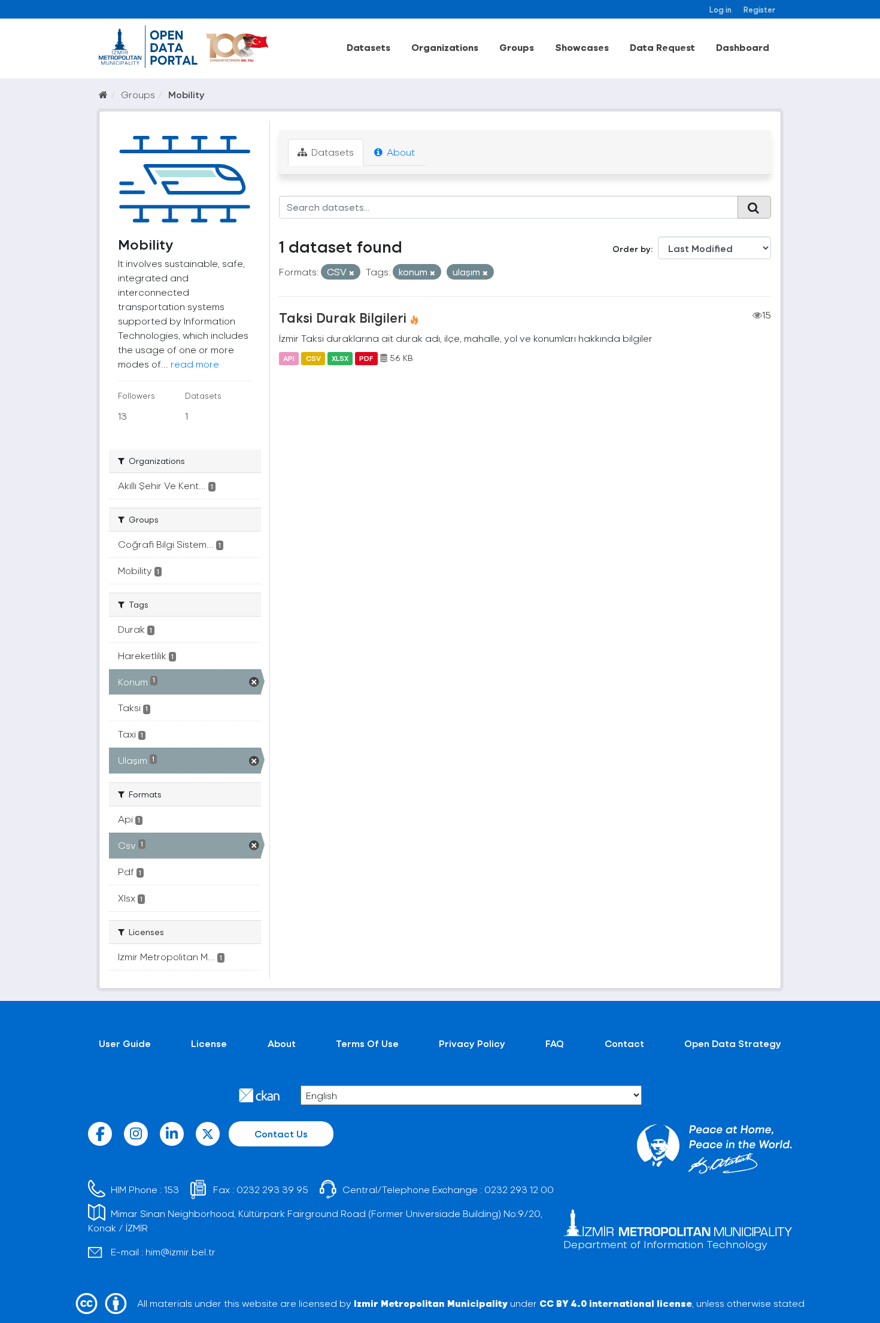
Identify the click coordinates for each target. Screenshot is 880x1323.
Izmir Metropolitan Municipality (431, 1303)
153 (171, 1189)
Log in (720, 9)
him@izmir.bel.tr (180, 1251)
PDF (366, 358)
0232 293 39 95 (272, 1189)
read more (195, 363)
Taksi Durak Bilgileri (342, 317)
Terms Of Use (367, 1043)
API (289, 358)
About (399, 151)
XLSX (340, 358)
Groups (516, 47)
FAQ (554, 1043)
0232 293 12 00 (519, 1189)
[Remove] (351, 272)
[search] (754, 207)
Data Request (662, 47)
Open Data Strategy (732, 1043)
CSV (313, 358)
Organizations (444, 47)
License (209, 1043)
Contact (624, 1043)
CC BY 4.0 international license (615, 1303)
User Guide (125, 1043)
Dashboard (742, 47)
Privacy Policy (472, 1043)
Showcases (582, 47)
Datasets (368, 47)
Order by (631, 248)
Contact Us (281, 1133)
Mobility (186, 94)
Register (759, 9)
